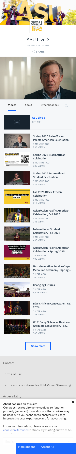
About (28, 105)
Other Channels (50, 105)
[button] (73, 401)
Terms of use (12, 374)
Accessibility (12, 396)
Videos (12, 105)
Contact (9, 363)
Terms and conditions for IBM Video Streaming (37, 385)
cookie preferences (16, 430)
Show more (38, 346)
